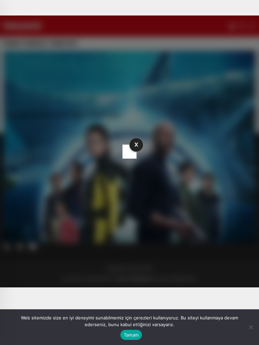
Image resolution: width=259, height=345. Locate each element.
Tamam (131, 335)
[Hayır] (250, 327)
